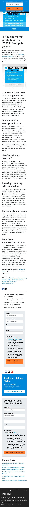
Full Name (9, 313)
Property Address (11, 319)
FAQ (26, 490)
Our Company (21, 490)
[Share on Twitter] (6, 289)
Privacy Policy (18, 339)
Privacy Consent (10, 336)
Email (7, 330)
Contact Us (20, 25)
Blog (13, 25)
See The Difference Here (14, 391)
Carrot (19, 505)
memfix (5, 48)
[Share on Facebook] (3, 289)
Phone (7, 325)
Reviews (7, 25)
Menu (14, 29)
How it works (4, 490)
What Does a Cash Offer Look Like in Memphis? (14, 480)
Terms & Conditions (13, 338)
